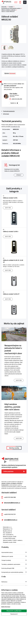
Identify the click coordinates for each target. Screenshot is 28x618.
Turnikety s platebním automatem (10, 564)
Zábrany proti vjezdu (7, 556)
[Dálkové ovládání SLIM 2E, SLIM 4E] (13, 273)
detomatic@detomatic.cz (12, 503)
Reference (4, 582)
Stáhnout (18, 175)
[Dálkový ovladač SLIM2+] (13, 242)
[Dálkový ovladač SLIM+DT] (13, 304)
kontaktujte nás (15, 126)
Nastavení (14, 614)
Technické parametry (9, 111)
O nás (3, 576)
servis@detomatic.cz (10, 520)
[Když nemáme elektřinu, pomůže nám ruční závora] (14, 393)
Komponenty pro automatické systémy (12, 572)
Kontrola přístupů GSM (7, 568)
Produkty (5, 547)
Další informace (5, 607)
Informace (6, 114)
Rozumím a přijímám (14, 611)
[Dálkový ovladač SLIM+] (13, 210)
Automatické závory (7, 552)
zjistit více (19, 380)
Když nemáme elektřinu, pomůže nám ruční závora (12, 407)
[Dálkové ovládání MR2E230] (14, 34)
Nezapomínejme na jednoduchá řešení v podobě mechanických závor (13, 349)
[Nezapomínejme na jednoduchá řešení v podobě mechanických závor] (14, 334)
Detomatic (4, 6)
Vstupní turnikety (6, 560)
